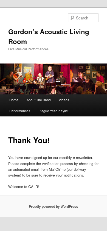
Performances (19, 110)
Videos (64, 99)
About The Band (39, 99)
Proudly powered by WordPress (53, 206)
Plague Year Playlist (53, 110)
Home (13, 99)
